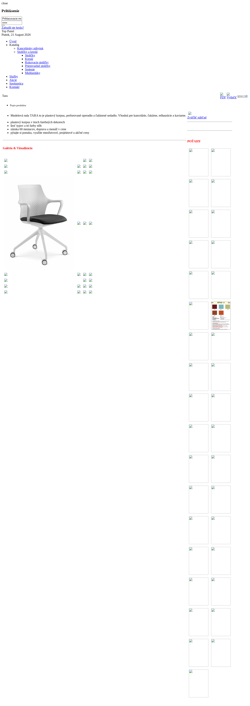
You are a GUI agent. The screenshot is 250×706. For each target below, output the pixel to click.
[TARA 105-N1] (5, 293)
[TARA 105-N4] (84, 293)
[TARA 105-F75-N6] (5, 281)
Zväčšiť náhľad (196, 117)
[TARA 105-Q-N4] (84, 287)
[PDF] (223, 97)
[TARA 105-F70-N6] (5, 275)
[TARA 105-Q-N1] (5, 287)
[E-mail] (243, 96)
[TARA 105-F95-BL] (5, 167)
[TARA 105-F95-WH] (39, 270)
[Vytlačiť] (232, 97)
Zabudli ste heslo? (13, 27)
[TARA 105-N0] (78, 293)
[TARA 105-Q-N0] (78, 287)
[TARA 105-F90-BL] (5, 161)
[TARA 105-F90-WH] (5, 173)
